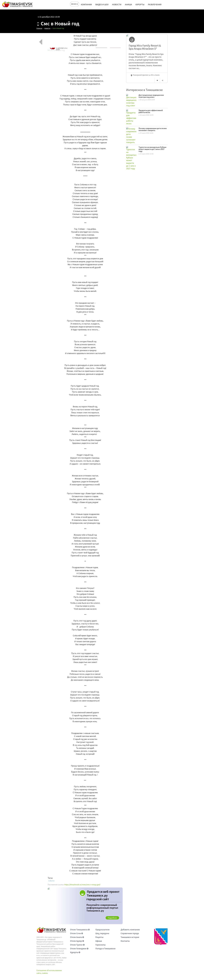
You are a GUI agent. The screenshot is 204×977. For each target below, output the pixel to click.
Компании (86, 4)
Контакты (125, 941)
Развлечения (154, 4)
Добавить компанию (130, 929)
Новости (116, 4)
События (51, 881)
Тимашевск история (130, 937)
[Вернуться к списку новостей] (40, 41)
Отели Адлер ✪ (77, 941)
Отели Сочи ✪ (76, 933)
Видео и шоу (101, 4)
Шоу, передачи (102, 933)
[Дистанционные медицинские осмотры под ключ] (131, 100)
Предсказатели (102, 929)
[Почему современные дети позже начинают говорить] (131, 135)
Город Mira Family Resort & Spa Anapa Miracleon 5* (145, 47)
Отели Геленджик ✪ (79, 948)
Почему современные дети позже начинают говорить (153, 129)
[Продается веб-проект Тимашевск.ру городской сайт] (85, 905)
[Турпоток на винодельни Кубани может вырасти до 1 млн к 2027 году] (131, 157)
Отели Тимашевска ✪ (80, 929)
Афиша (128, 4)
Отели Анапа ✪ (77, 937)
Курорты (140, 4)
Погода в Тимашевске (105, 948)
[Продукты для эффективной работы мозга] (131, 116)
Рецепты (99, 937)
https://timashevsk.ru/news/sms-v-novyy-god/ (82, 884)
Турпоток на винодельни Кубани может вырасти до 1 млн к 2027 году (152, 149)
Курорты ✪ (75, 952)
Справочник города (130, 933)
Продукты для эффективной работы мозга (151, 111)
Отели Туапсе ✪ (77, 944)
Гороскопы (100, 944)
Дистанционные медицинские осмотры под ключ (151, 96)
